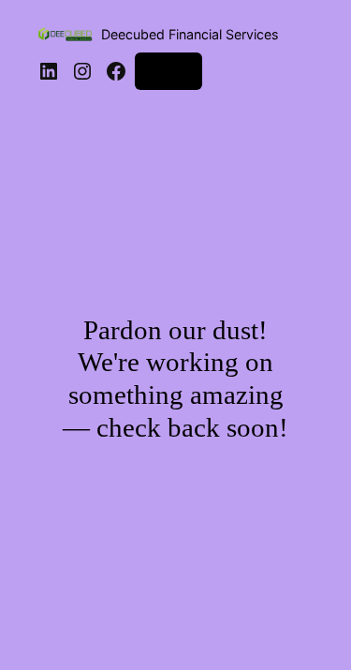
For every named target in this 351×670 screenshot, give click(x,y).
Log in (168, 71)
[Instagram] (82, 71)
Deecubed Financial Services (189, 34)
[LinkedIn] (48, 71)
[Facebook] (116, 71)
